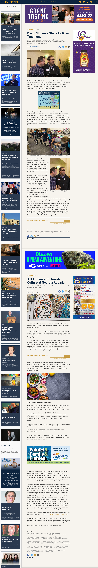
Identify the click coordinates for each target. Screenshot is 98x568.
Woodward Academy (59, 539)
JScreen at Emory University (59, 547)
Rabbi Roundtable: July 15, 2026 (10, 474)
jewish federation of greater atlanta (61, 538)
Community (30, 231)
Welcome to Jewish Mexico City (10, 30)
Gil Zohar (5, 202)
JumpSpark (30, 548)
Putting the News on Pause (8, 418)
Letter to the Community (6, 508)
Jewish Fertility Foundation (48, 546)
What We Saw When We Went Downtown (10, 540)
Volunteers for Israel (39, 551)
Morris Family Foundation (33, 538)
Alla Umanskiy (6, 393)
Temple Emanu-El (60, 550)
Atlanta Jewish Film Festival (34, 542)
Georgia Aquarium (49, 533)
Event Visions (31, 539)
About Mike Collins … (9, 360)
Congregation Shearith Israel (64, 543)
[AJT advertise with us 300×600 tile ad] (84, 318)
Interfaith (51, 232)
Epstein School (44, 537)
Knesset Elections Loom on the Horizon (9, 199)
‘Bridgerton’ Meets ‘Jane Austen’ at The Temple (9, 262)
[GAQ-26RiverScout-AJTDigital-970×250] (60, 268)
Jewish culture (57, 533)
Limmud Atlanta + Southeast (63, 548)
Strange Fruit (5, 445)
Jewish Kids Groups (48, 547)
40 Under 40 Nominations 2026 (10, 124)
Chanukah (30, 232)
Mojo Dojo (56, 536)
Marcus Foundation (57, 537)
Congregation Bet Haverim (33, 537)
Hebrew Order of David (33, 545)
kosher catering (44, 534)
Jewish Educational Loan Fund (63, 545)
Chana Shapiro (6, 543)
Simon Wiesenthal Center (33, 536)
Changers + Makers (50, 539)
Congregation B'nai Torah (51, 543)
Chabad (42, 543)
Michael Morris (6, 511)
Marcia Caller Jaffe (11, 33)
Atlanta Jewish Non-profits (33, 534)
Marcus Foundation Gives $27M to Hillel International (9, 92)
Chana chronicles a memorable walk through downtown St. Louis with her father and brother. (10, 546)
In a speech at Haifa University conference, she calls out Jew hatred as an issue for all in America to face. (10, 338)
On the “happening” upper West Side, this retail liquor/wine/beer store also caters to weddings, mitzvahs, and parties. (10, 303)
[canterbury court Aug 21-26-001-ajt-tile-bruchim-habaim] (49, 108)
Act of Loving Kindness (47, 541)
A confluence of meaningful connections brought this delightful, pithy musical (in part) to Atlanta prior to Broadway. (10, 270)
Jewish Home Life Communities (62, 546)
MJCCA (50, 537)
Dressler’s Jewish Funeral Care (34, 541)
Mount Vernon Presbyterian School (51, 231)
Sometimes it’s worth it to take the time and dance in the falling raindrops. (10, 395)
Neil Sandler (14, 477)
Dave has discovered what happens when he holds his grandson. (10, 423)
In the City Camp (52, 545)
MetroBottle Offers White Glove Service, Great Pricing (9, 296)
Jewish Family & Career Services (35, 546)
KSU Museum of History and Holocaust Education (45, 548)
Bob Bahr (5, 335)
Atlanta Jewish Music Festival (46, 536)
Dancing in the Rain (9, 391)
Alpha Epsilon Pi (57, 541)
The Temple (30, 551)
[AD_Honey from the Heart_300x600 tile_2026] (84, 73)
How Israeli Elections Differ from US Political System (10, 176)
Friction (67, 536)
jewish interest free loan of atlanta (35, 547)
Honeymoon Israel (43, 545)
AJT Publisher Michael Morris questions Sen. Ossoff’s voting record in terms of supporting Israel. (10, 68)
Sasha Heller (6, 362)
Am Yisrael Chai (65, 541)
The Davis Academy (39, 231)
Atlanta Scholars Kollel (46, 542)
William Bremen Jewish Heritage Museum (57, 534)
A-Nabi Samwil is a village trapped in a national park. (10, 238)
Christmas (36, 232)
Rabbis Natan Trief (8, 477)
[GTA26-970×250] (60, 22)
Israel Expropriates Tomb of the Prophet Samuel (9, 231)
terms (65, 223)
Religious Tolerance (64, 231)
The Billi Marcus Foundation (46, 538)
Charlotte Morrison (33, 46)
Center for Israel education (33, 543)
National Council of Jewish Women (35, 550)
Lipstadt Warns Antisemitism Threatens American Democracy (9, 330)
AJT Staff (30, 290)
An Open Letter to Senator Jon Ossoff (9, 61)
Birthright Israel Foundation (57, 542)
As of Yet (62, 536)
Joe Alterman (5, 447)
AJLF (29, 533)
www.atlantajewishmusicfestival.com (57, 514)
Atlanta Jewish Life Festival (37, 533)
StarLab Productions (40, 539)
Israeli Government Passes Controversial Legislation (10, 157)
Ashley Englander (10, 478)
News (56, 232)
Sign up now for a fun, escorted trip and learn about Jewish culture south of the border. (10, 38)
